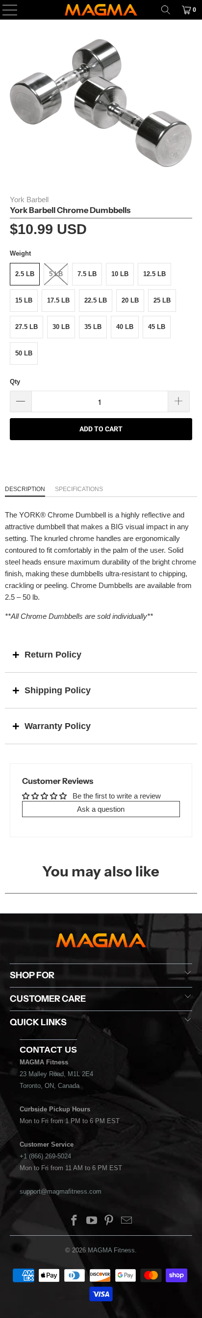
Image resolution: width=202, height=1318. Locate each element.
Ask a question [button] (101, 809)
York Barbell (29, 199)
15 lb (23, 300)
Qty (15, 381)
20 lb (130, 300)
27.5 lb (26, 326)
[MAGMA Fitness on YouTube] (91, 1221)
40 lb (124, 326)
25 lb (162, 300)
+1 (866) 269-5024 (45, 1156)
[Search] (165, 10)
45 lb (156, 326)
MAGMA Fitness (111, 1250)
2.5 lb (24, 274)
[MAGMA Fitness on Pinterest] (109, 1221)
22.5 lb (95, 300)
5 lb (56, 274)
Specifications (79, 489)
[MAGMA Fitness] (101, 10)
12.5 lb (154, 274)
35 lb (92, 326)
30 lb (61, 326)
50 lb (23, 353)
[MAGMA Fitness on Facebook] (74, 1221)
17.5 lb (58, 300)
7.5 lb (87, 274)
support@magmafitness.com (60, 1191)
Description (25, 489)
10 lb (119, 274)
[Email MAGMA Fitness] (127, 1221)
